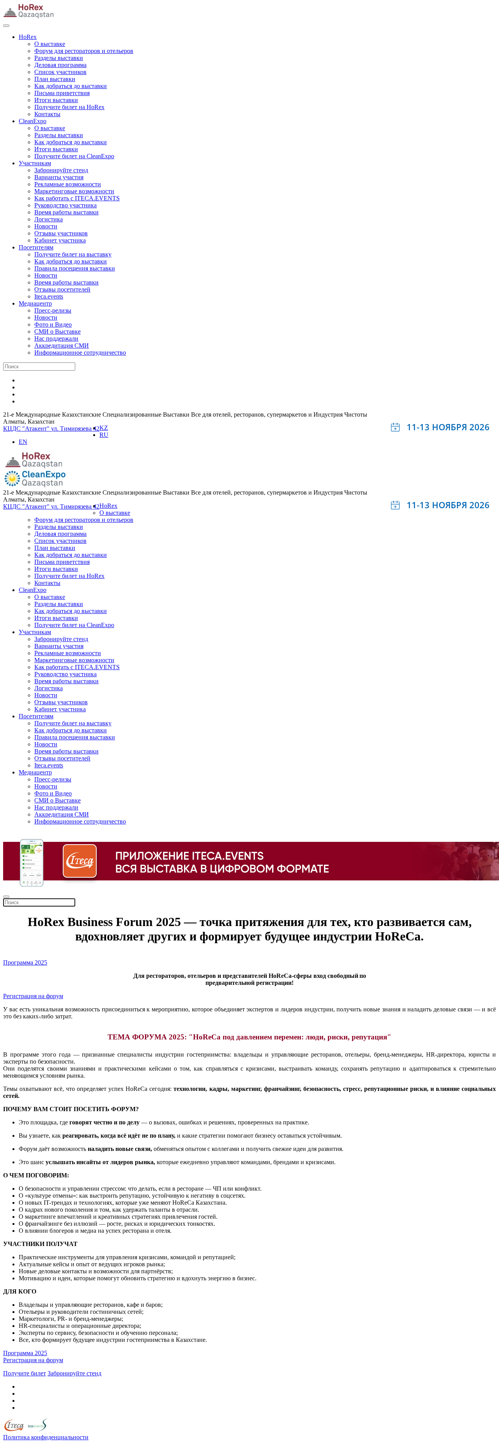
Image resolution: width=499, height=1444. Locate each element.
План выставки (54, 79)
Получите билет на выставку (72, 254)
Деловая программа (60, 65)
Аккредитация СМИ (61, 345)
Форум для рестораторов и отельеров (83, 51)
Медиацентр (35, 303)
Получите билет (24, 1373)
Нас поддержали (56, 338)
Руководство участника (65, 205)
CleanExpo (32, 121)
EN (23, 441)
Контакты (47, 114)
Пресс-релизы (52, 310)
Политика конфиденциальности (45, 1437)
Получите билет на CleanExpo (74, 156)
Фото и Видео (53, 324)
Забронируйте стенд (61, 170)
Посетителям (36, 247)
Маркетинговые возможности (74, 191)
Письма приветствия (62, 93)
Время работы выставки (66, 212)
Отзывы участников (61, 233)
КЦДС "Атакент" (27, 428)
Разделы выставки (58, 58)
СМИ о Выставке (57, 331)
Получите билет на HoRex (69, 107)
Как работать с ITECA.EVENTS (77, 198)
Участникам (35, 163)
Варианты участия (58, 177)
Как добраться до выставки (70, 86)
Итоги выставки (56, 100)
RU (103, 434)
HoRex (28, 37)
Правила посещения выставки (74, 268)
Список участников (60, 72)
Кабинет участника (60, 240)
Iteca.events (48, 296)
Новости (45, 226)
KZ (103, 427)
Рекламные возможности (67, 184)
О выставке (49, 44)
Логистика (48, 219)
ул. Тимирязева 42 (75, 428)
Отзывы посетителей (62, 289)
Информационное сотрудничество (80, 352)
